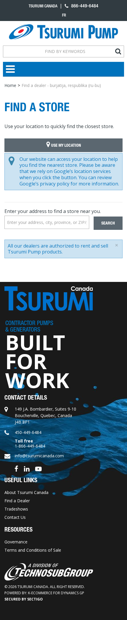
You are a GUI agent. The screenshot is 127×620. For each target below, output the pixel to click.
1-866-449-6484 (30, 446)
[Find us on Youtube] (38, 468)
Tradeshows (16, 509)
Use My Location (65, 145)
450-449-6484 (28, 432)
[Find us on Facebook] (16, 468)
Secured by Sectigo (23, 599)
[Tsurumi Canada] (63, 32)
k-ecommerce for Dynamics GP (56, 592)
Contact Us (15, 517)
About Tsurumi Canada (26, 492)
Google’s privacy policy (44, 183)
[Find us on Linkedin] (27, 468)
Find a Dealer (17, 500)
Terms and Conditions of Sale (32, 550)
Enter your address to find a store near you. (52, 211)
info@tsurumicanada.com (39, 455)
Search (108, 223)
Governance (15, 542)
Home (10, 85)
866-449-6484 (84, 6)
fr (64, 15)
